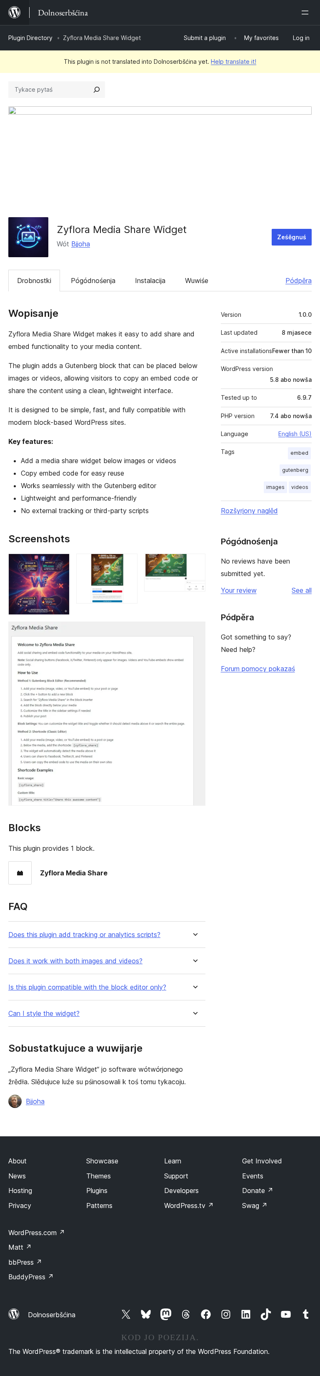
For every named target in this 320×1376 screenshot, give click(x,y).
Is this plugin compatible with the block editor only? (87, 987)
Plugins (97, 1190)
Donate (257, 1190)
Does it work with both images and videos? (75, 961)
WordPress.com (36, 1232)
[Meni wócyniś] (306, 12)
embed (299, 453)
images (275, 487)
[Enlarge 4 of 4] (194, 633)
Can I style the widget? (44, 1014)
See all (302, 590)
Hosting (20, 1190)
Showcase (102, 1161)
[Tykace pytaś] (96, 89)
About (17, 1161)
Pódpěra (298, 280)
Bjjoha (80, 244)
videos (299, 487)
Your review (239, 590)
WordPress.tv (189, 1205)
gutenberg (295, 470)
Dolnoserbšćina (51, 1315)
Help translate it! (233, 61)
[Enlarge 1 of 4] (58, 565)
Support (176, 1176)
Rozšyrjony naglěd (249, 510)
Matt (20, 1247)
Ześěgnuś (291, 237)
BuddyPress (31, 1277)
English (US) (295, 433)
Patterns (99, 1205)
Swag (255, 1205)
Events (252, 1176)
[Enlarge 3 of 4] (194, 565)
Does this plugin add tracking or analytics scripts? (84, 935)
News (17, 1176)
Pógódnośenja (93, 280)
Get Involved (262, 1161)
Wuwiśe (196, 280)
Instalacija (150, 280)
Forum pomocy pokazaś (258, 668)
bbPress (25, 1262)
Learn (172, 1161)
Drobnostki (34, 280)
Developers (181, 1190)
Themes (98, 1176)
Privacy (19, 1205)
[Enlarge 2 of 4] (126, 565)
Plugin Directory (30, 37)
